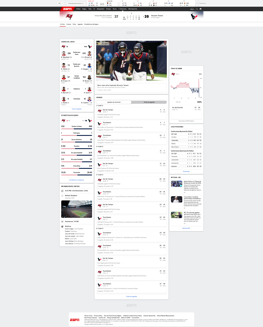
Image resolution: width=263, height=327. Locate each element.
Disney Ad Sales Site (113, 317)
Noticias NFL (186, 228)
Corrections (135, 317)
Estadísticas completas (76, 180)
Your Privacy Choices (90, 317)
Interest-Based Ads (149, 316)
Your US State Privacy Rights (112, 316)
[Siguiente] (196, 3)
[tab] (114, 102)
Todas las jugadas (131, 296)
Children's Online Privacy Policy (132, 316)
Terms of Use (88, 316)
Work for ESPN (125, 317)
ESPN (67, 9)
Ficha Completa (76, 109)
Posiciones (186, 171)
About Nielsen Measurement (165, 316)
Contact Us (102, 317)
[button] (197, 9)
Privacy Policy (98, 316)
